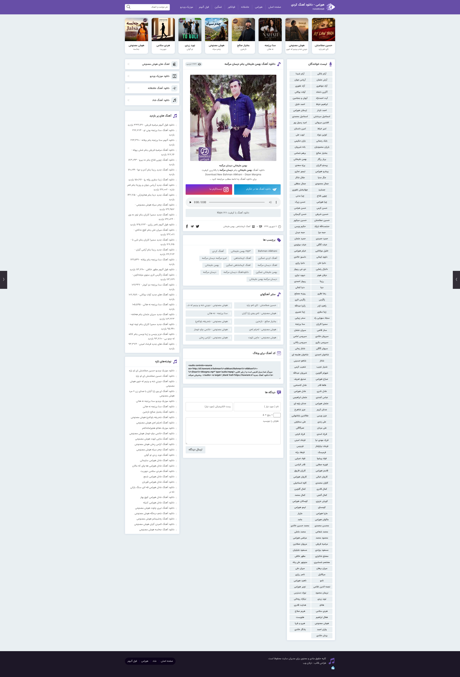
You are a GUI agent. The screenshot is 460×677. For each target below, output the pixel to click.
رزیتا (322, 281)
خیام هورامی (300, 251)
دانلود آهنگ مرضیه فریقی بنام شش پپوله (153, 150)
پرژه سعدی (300, 165)
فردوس (300, 446)
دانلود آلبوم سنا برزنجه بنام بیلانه (158, 140)
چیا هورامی (322, 202)
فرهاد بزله (300, 452)
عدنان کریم (322, 410)
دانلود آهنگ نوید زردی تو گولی (159, 455)
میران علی (300, 568)
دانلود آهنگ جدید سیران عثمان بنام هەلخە (152, 314)
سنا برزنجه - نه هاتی (217, 313)
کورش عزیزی (322, 501)
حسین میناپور (300, 220)
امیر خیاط (322, 129)
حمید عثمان (300, 239)
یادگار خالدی (300, 629)
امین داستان (300, 129)
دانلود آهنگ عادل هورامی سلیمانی (157, 461)
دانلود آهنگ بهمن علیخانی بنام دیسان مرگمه (250, 64)
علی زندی (322, 422)
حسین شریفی (321, 214)
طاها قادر (322, 385)
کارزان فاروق (300, 471)
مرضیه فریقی (322, 544)
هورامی (259, 7)
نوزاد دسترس (300, 593)
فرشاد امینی (300, 440)
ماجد (300, 519)
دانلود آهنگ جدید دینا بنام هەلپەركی (156, 195)
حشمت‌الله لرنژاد (321, 226)
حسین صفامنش (322, 220)
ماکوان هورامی (322, 519)
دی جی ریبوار (300, 269)
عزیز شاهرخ (300, 410)
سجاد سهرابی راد (322, 318)
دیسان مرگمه (209, 272)
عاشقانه (245, 7)
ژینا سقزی (321, 312)
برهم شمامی (300, 153)
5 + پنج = (268, 415)
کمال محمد (300, 495)
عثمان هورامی (321, 403)
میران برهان (321, 568)
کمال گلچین (300, 489)
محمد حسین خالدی (300, 526)
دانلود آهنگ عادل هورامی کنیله (158, 503)
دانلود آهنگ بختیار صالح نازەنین (158, 412)
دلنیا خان (322, 263)
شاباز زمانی (300, 348)
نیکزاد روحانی (300, 599)
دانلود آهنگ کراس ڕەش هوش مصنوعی (154, 444)
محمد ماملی (300, 532)
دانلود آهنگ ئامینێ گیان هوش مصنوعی (154, 524)
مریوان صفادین (300, 544)
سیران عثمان (300, 330)
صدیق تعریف (300, 379)
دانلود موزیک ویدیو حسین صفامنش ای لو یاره (151, 371)
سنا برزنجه (300, 324)
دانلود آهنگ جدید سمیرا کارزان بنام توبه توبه (152, 324)
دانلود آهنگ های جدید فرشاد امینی (156, 344)
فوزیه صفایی (322, 464)
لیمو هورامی (300, 507)
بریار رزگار (322, 159)
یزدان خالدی (321, 635)
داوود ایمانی (321, 257)
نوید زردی (322, 599)
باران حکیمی (300, 141)
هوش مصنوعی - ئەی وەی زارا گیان (259, 313)
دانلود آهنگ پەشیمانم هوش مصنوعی (155, 519)
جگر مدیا (322, 177)
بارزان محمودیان (321, 147)
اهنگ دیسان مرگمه (267, 265)
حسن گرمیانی (300, 214)
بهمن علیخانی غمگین (266, 272)
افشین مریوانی (322, 122)
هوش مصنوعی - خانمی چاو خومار (211, 330)
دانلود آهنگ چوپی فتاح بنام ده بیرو (156, 160)
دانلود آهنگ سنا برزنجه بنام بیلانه (157, 260)
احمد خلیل (300, 104)
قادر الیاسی (300, 464)
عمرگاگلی (300, 428)
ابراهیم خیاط (322, 104)
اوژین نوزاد (322, 135)
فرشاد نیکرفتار (321, 446)
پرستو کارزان (322, 165)
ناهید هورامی (300, 581)
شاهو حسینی (300, 361)
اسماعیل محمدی (300, 116)
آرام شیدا (300, 74)
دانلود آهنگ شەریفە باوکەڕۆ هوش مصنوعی (152, 417)
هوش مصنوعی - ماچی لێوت (262, 338)
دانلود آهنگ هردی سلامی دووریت (157, 471)
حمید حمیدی (322, 239)
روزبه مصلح (300, 293)
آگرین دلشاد (322, 92)
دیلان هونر (322, 275)
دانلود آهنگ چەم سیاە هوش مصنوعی (155, 205)
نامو (322, 581)
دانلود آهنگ (246, 179)
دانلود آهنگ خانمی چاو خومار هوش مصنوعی (151, 434)
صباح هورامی (322, 379)
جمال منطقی (300, 184)
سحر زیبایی (300, 318)
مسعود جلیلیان (300, 550)
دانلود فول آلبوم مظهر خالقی (160, 270)
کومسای (322, 507)
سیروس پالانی (300, 342)
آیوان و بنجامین (300, 98)
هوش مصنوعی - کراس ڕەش (213, 338)
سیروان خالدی (321, 336)
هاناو (322, 605)
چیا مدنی (300, 196)
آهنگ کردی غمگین (267, 258)
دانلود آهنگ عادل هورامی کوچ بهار (157, 497)
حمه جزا (322, 232)
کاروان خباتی (322, 477)
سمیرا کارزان (322, 324)
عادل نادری (322, 391)
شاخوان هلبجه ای (300, 355)
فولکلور (231, 7)
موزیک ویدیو (186, 7)
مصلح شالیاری (321, 556)
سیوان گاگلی (322, 348)
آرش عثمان (322, 80)
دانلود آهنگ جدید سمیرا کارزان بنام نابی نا (153, 240)
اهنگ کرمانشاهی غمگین (238, 265)
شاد (155, 661)
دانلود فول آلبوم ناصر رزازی (161, 225)
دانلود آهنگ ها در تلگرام (258, 189)
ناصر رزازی (300, 574)
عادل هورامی (300, 391)
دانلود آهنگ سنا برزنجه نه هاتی (158, 305)
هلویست (300, 617)
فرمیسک (322, 452)
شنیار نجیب (321, 367)
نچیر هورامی (300, 587)
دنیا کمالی (300, 287)
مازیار (300, 513)
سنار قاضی (322, 330)
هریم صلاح (300, 611)
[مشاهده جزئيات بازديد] (333, 669)
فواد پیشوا (322, 458)
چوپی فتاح (322, 196)
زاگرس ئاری (300, 300)
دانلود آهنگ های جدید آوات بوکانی (157, 295)
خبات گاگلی (322, 245)
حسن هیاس (300, 208)
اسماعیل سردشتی (322, 116)
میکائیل (321, 574)
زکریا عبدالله (300, 306)
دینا (321, 287)
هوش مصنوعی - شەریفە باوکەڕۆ (211, 322)
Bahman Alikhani (267, 251)
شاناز (322, 361)
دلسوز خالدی (300, 257)
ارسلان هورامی (300, 110)
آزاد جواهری (321, 86)
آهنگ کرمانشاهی (243, 226)
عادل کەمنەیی (300, 385)
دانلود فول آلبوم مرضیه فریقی (159, 125)
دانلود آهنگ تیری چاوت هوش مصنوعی (154, 508)
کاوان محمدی (322, 483)
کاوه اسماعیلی (300, 483)
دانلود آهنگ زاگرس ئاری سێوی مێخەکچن (154, 275)
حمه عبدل (300, 232)
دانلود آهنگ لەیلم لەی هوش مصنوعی (155, 423)
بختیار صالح (321, 153)
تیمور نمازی (300, 171)
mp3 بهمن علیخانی (241, 251)
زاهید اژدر (321, 306)
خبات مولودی (300, 245)
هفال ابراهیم (322, 617)
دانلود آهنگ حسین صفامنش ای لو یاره (155, 376)
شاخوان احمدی (322, 355)
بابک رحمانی (321, 141)
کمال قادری (322, 489)
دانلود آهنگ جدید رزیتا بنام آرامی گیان (155, 250)
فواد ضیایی (300, 458)
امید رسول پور (300, 122)
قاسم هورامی (322, 471)
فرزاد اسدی (322, 434)
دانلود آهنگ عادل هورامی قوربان (158, 482)
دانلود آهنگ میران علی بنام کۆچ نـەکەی (154, 230)
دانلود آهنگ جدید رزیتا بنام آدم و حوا (155, 170)
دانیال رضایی (322, 269)
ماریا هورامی (322, 513)
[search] (128, 7)
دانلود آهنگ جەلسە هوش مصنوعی (156, 530)
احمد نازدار (322, 110)
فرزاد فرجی (300, 434)
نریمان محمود (322, 593)
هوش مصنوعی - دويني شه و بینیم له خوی (207, 305)
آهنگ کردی (218, 251)
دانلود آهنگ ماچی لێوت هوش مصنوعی (154, 439)
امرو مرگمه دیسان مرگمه (214, 258)
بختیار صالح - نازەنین (266, 322)
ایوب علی (300, 135)
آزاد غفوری (300, 86)
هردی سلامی (322, 611)
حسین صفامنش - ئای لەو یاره (261, 305)
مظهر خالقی (300, 556)
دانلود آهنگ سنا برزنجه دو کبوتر (158, 285)
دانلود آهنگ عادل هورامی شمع (159, 477)
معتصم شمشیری (322, 562)
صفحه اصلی (274, 7)
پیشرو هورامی (321, 171)
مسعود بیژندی (321, 550)
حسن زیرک (300, 202)
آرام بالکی (321, 74)
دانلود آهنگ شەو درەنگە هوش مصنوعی (154, 514)
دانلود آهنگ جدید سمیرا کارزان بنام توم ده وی (151, 215)
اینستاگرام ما (216, 189)
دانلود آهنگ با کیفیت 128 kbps (233, 213)
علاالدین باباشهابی (300, 416)
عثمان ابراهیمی (300, 397)
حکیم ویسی (300, 226)
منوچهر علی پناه (300, 562)
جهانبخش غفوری (300, 190)
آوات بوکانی (300, 92)
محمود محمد (322, 538)
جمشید (321, 190)
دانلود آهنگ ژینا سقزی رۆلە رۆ (159, 180)
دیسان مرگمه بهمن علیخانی (263, 279)
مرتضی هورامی (300, 538)
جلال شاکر (300, 177)
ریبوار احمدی (300, 281)
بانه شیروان (300, 147)
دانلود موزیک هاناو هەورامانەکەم (158, 428)
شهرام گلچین (322, 373)
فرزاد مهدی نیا (321, 440)
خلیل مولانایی (321, 251)
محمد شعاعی (322, 532)
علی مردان (322, 428)
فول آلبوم (204, 7)
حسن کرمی (322, 208)
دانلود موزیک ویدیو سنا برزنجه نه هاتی (155, 401)
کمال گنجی (322, 495)
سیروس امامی (300, 336)
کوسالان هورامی (300, 501)
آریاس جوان (300, 80)
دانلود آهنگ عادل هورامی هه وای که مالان (153, 466)
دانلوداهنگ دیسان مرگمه (236, 272)
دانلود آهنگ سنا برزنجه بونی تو (159, 130)
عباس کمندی (322, 397)
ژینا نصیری (300, 312)
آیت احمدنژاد (322, 98)
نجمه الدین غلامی (321, 587)
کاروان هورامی (300, 477)
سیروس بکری (322, 342)
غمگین (218, 7)
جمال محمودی (322, 184)
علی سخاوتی (300, 422)
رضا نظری (322, 293)
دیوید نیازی (300, 275)
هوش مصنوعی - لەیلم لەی (262, 330)
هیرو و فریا (300, 623)
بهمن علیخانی (300, 159)
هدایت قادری (300, 605)
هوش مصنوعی (322, 623)
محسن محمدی (322, 526)
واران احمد (322, 629)
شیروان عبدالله (300, 373)
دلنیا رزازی (300, 263)
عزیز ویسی (322, 416)
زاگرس (322, 300)
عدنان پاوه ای (300, 403)
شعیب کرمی (300, 367)
